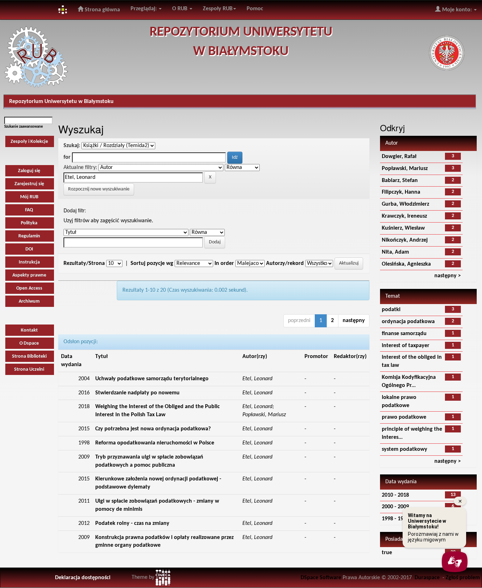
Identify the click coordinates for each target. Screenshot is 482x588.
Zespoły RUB (218, 9)
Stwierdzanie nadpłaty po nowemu (137, 393)
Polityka (29, 223)
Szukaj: (72, 145)
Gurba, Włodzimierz (405, 204)
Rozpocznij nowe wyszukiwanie (98, 189)
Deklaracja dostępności (82, 578)
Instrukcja (29, 262)
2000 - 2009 (395, 507)
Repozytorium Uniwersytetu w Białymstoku (61, 101)
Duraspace (427, 578)
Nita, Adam (395, 252)
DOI (29, 249)
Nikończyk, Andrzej (405, 240)
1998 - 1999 (395, 519)
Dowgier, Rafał (399, 156)
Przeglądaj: (144, 9)
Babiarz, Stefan (400, 180)
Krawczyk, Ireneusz (404, 216)
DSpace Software (321, 578)
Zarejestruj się (29, 184)
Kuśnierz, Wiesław (403, 228)
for (67, 157)
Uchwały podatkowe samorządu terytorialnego (152, 379)
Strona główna (101, 10)
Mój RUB (29, 197)
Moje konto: (457, 10)
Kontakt (29, 330)
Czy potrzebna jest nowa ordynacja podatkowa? (153, 429)
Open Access (29, 288)
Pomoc (255, 9)
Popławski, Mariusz (405, 168)
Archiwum (29, 301)
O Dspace (29, 343)
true (387, 553)
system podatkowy (404, 449)
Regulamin (29, 236)
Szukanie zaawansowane (23, 127)
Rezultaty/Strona (84, 263)
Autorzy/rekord (285, 263)
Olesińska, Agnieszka (406, 264)
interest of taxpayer (405, 345)
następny (354, 320)
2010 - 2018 (395, 495)
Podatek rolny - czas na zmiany (132, 523)
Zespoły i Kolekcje (29, 141)
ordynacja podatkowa (408, 322)
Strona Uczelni (29, 369)
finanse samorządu (404, 334)
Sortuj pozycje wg (152, 263)
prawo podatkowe (404, 417)
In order (224, 263)
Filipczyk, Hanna (401, 192)
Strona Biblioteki (29, 356)
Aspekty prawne (29, 275)
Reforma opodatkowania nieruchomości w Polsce (154, 443)
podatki (391, 310)
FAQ (29, 210)
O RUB (180, 9)
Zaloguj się (29, 171)
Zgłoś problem (463, 578)
